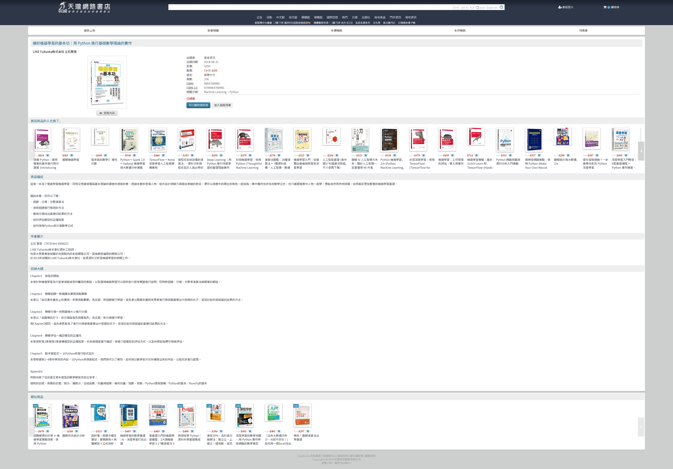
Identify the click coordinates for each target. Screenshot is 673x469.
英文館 (293, 17)
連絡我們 (343, 456)
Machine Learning (215, 92)
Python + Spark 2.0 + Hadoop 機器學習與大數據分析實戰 (132, 163)
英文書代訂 (389, 22)
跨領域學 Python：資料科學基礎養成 (190, 437)
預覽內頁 (109, 113)
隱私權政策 (356, 456)
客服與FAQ (329, 456)
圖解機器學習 (70, 159)
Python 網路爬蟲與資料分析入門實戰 (508, 161)
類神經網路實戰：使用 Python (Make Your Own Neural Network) (537, 165)
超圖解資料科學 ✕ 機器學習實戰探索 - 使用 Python (46, 439)
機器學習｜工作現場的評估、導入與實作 (451, 161)
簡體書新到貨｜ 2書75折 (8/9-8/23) (333, 22)
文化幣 (376, 22)
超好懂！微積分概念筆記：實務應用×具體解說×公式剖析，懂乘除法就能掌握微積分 (104, 443)
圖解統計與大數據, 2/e (565, 161)
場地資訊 (410, 17)
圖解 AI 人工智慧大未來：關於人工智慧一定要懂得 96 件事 (365, 163)
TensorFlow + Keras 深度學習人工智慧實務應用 (162, 163)
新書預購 (213, 30)
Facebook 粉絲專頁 (309, 456)
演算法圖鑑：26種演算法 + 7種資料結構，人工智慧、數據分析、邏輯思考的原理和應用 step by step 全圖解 (277, 169)
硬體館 (318, 17)
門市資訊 (395, 17)
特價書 (583, 30)
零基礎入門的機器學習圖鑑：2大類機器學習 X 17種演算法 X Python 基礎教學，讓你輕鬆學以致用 (161, 443)
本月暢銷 (459, 30)
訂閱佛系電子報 (406, 22)
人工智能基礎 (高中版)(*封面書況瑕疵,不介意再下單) (335, 163)
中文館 (280, 17)
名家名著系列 (362, 22)
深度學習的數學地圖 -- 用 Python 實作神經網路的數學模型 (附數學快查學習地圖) (248, 443)
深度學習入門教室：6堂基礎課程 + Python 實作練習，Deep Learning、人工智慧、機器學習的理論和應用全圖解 (624, 169)
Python (234, 92)
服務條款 (370, 456)
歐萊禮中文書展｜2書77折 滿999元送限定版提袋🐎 (283, 22)
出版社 (366, 17)
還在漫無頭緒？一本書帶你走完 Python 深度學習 (595, 163)
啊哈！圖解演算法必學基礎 (306, 437)
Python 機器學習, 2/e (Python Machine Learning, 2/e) (392, 165)
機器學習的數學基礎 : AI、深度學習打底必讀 (133, 439)
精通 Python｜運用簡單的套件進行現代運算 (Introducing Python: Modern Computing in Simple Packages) (46, 169)
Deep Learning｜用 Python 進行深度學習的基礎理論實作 (219, 163)
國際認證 (332, 17)
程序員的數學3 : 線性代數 (104, 161)
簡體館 (305, 17)
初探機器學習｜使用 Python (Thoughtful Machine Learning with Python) (249, 165)
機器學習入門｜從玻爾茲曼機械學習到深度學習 (306, 163)
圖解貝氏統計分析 (73, 435)
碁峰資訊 (209, 57)
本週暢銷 (336, 30)
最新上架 (89, 30)
